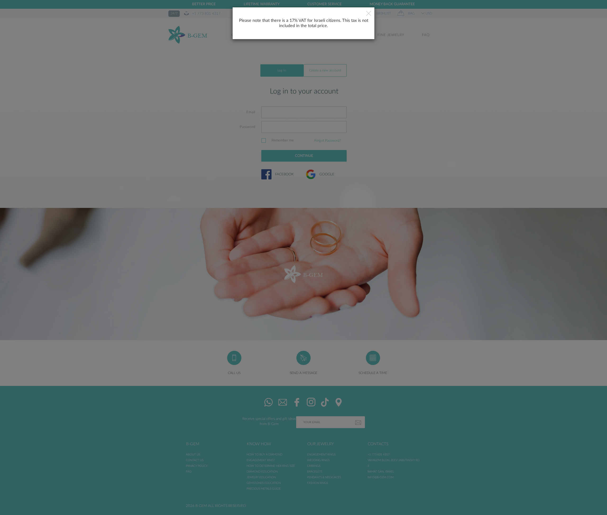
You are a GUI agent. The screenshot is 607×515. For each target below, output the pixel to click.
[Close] (368, 14)
